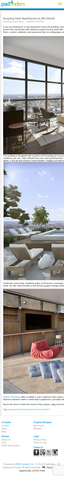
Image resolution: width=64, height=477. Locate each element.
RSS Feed (39, 470)
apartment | (13, 409)
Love (4, 442)
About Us (6, 439)
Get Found (39, 425)
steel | (33, 409)
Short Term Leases (11, 445)
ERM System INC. (25, 464)
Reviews (38, 428)
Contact (5, 425)
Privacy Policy (40, 439)
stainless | (26, 409)
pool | (20, 409)
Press (4, 428)
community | (41, 409)
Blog (4, 431)
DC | (48, 409)
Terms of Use (40, 442)
